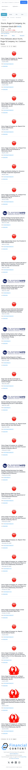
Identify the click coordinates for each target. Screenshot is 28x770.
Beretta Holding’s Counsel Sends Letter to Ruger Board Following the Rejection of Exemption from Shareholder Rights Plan (12, 219)
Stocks (10, 14)
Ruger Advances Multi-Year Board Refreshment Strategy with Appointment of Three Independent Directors (13, 495)
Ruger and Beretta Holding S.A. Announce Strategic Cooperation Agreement (12, 171)
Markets (4, 14)
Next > (14, 46)
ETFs (16, 14)
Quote (5, 35)
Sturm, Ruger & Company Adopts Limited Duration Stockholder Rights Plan (12, 610)
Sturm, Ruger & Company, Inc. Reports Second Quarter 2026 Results (11, 59)
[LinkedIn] (15, 762)
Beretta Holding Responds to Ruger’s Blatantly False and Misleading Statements (13, 357)
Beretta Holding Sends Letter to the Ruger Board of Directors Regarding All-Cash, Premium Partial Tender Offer (13, 287)
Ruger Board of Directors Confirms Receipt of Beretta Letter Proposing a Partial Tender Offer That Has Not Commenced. (13, 264)
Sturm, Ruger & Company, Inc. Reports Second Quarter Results (11, 632)
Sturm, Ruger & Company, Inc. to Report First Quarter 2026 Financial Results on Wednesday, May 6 (13, 149)
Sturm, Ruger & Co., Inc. (7, 568)
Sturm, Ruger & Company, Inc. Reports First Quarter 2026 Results (13, 127)
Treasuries (4, 19)
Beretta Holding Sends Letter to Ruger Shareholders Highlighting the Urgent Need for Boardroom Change (13, 335)
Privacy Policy (23, 756)
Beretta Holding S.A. (7, 341)
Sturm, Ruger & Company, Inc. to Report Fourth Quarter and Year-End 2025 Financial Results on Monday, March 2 (13, 447)
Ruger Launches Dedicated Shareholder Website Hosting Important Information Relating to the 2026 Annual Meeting (12, 310)
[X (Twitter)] (8, 762)
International (18, 17)
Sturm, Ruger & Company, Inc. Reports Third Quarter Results (13, 540)
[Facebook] (12, 762)
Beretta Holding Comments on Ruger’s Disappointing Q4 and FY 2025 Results (12, 402)
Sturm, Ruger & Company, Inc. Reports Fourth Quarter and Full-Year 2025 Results (13, 424)
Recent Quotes (5, 6)
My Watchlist (15, 6)
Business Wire (5, 66)
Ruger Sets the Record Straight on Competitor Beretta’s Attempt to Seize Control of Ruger (11, 380)
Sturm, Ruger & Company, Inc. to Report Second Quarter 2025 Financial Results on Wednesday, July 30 (12, 677)
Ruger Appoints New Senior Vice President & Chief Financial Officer (13, 241)
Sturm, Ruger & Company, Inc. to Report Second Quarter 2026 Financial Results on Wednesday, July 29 (12, 81)
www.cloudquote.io (14, 753)
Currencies (12, 17)
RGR (19, 26)
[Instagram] (19, 762)
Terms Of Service (15, 758)
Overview (4, 17)
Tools (22, 14)
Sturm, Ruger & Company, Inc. (8, 87)
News (8, 17)
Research (22, 35)
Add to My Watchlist (5, 33)
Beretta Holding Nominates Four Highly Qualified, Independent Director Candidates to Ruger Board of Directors (13, 472)
